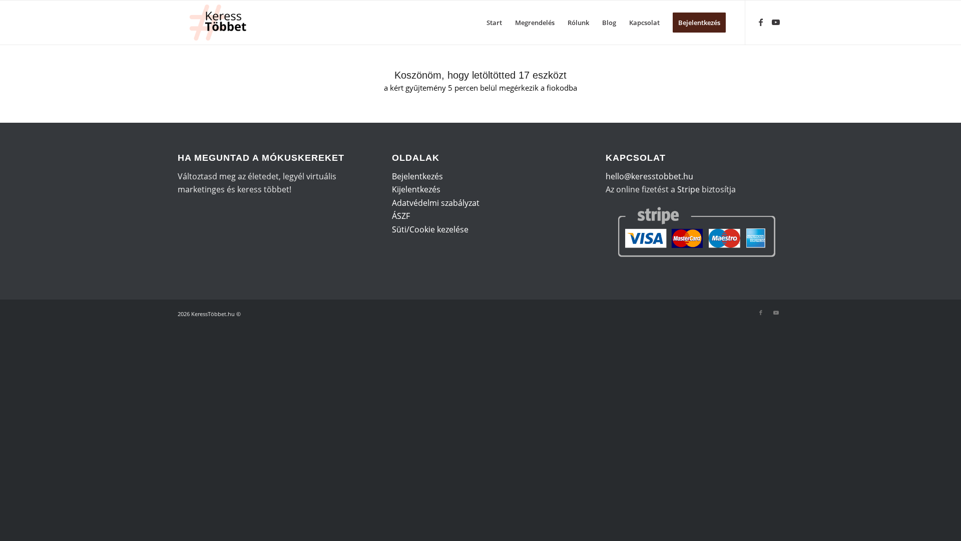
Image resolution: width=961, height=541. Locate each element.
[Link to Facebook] (760, 22)
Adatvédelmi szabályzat (435, 202)
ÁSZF (401, 215)
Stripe (688, 189)
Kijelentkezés (416, 189)
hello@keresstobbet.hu (649, 176)
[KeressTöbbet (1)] (222, 23)
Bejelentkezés (417, 176)
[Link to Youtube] (775, 22)
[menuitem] (494, 23)
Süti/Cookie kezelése (430, 229)
